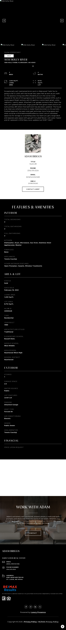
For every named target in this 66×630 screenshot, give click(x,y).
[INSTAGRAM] (30, 607)
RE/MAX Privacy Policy (48, 622)
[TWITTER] (40, 607)
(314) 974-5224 (33, 170)
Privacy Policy (30, 622)
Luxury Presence (38, 612)
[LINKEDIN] (35, 607)
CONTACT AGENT (33, 189)
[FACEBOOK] (26, 607)
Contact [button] (33, 533)
